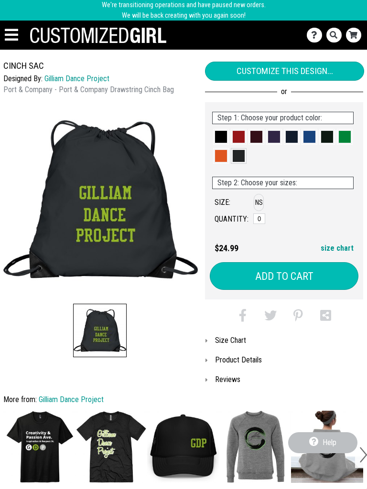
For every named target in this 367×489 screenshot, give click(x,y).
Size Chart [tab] (230, 340)
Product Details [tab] (238, 359)
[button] (100, 330)
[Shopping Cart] (356, 35)
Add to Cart (284, 276)
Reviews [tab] (227, 379)
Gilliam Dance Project (76, 78)
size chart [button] (337, 248)
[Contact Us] (316, 35)
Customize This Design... (285, 70)
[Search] (336, 35)
